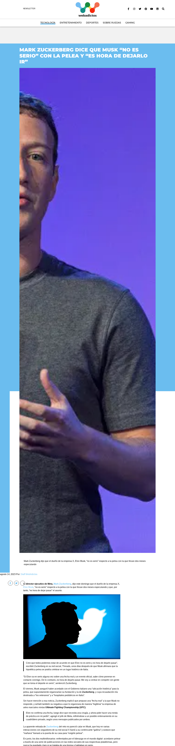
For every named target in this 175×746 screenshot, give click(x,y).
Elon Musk (28, 587)
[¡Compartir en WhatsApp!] (22, 583)
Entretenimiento (71, 22)
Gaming (130, 22)
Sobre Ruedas (112, 22)
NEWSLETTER (29, 9)
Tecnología (47, 22)
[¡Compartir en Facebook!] (10, 583)
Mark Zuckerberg (62, 584)
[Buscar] (163, 9)
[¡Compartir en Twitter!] (16, 583)
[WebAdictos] (88, 9)
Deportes (92, 22)
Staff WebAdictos (29, 574)
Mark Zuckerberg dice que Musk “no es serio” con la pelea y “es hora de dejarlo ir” (83, 56)
